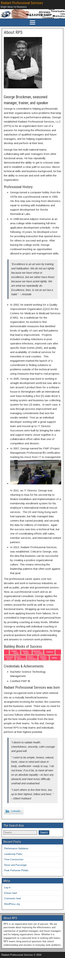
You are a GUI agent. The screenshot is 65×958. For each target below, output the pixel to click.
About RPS (13, 32)
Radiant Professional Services (22, 3)
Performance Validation (16, 848)
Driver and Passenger (15, 865)
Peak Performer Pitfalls (16, 870)
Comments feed (12, 898)
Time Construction (13, 859)
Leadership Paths (13, 854)
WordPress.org (12, 904)
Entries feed (10, 893)
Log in (7, 887)
